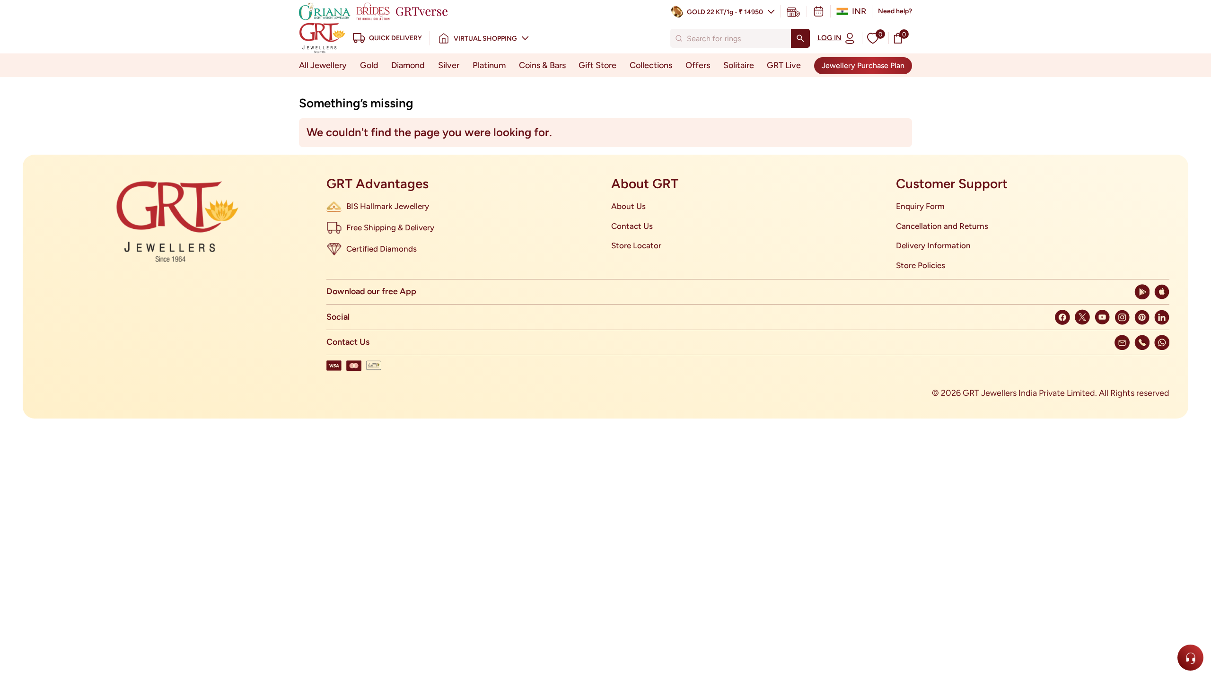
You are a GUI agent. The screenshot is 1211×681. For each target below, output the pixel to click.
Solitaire (738, 65)
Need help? (895, 11)
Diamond (408, 65)
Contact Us (632, 226)
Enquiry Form (920, 206)
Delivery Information (933, 245)
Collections (651, 65)
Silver (448, 65)
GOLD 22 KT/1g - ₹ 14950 (725, 12)
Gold (369, 65)
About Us (628, 206)
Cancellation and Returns (942, 226)
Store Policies (920, 265)
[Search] (800, 38)
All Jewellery (323, 65)
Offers (697, 65)
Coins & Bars (542, 65)
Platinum (489, 65)
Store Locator (636, 245)
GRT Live (784, 65)
